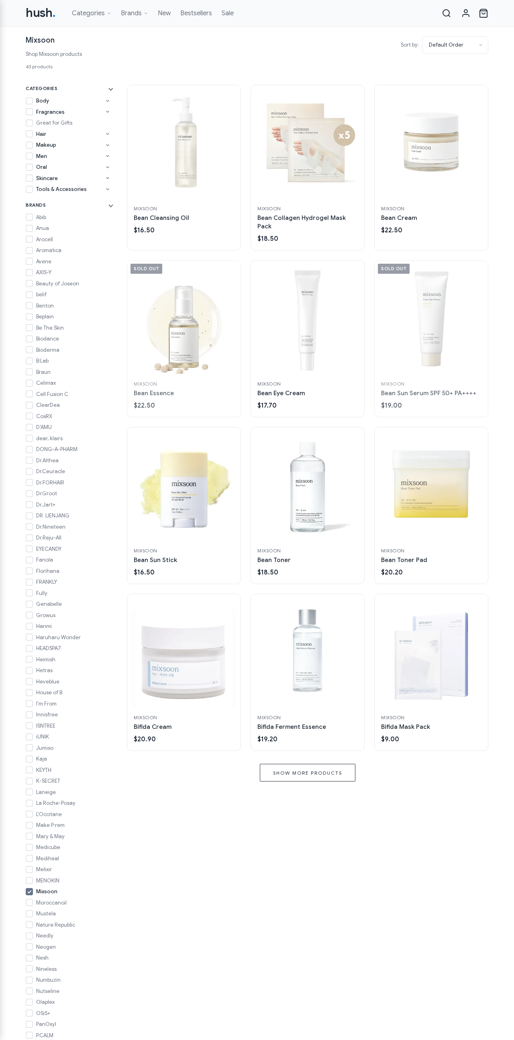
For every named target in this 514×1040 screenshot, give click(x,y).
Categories (88, 13)
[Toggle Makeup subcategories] (107, 145)
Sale (228, 13)
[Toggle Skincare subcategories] (107, 178)
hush (41, 13)
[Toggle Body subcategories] (107, 101)
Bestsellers (196, 13)
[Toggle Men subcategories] (107, 156)
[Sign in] (465, 13)
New (164, 13)
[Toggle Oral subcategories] (107, 167)
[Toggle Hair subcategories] (107, 134)
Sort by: (410, 44)
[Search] (446, 13)
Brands (131, 13)
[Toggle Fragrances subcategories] (107, 112)
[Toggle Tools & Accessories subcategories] (107, 189)
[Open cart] (483, 13)
